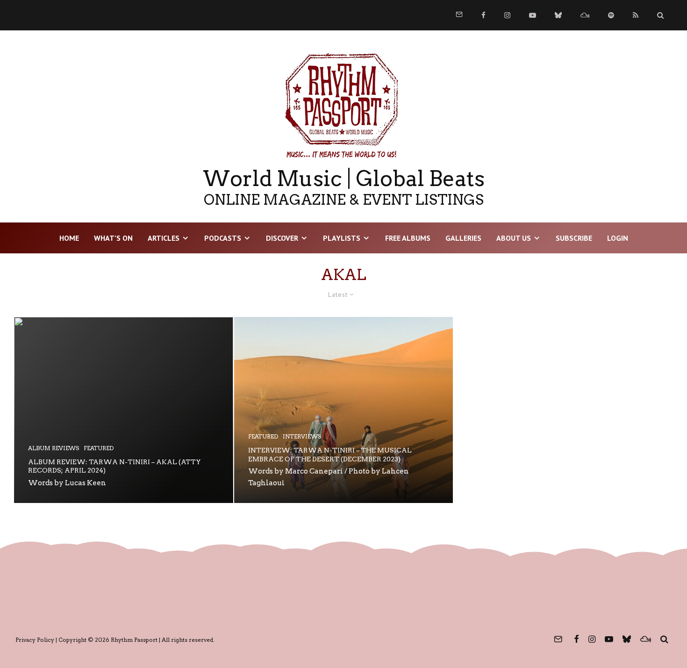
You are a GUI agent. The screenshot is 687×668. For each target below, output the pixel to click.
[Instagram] (507, 15)
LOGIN (617, 238)
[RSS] (635, 15)
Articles (163, 238)
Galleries (463, 238)
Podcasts (222, 238)
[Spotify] (611, 15)
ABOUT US (513, 238)
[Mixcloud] (585, 15)
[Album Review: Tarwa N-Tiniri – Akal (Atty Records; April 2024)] (123, 410)
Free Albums (407, 238)
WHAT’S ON (113, 238)
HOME (69, 238)
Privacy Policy (34, 639)
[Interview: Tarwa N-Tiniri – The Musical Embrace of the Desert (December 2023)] (343, 410)
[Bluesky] (558, 15)
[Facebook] (483, 15)
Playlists (341, 238)
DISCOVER (282, 238)
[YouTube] (532, 15)
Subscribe (574, 238)
